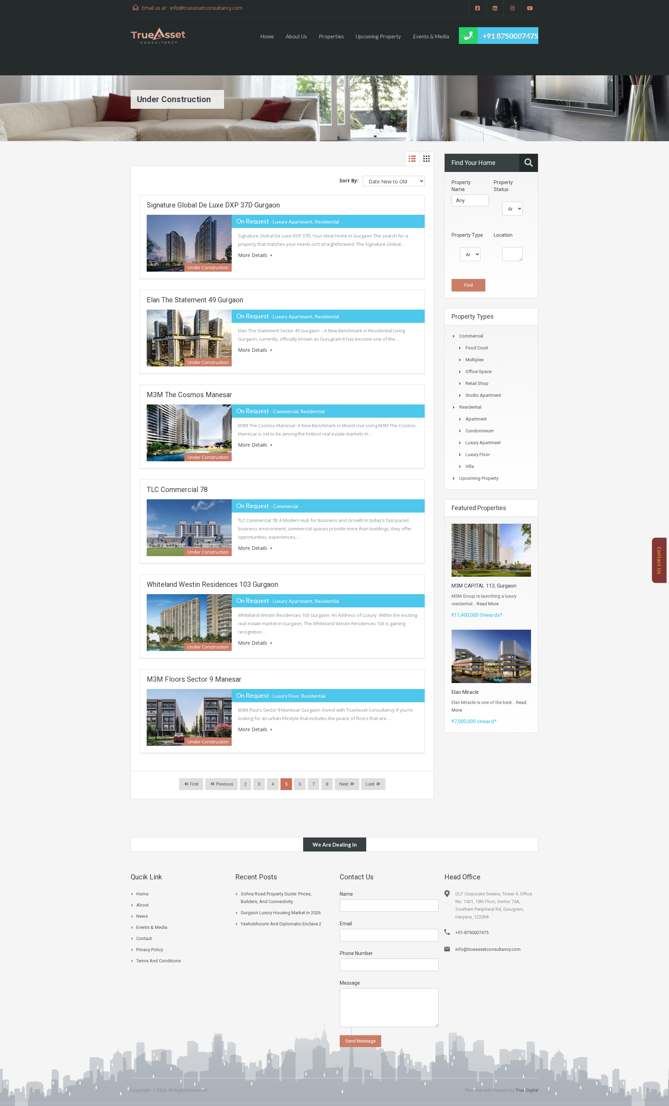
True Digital (527, 1090)
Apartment (476, 419)
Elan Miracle (465, 692)
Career (524, 36)
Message (350, 983)
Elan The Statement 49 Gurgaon (195, 300)
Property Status (503, 186)
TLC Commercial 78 (177, 489)
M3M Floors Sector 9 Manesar (194, 679)
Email (346, 923)
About (142, 905)
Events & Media (431, 36)
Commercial (471, 336)
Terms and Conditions (158, 960)
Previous (224, 784)
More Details (253, 255)
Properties (331, 36)
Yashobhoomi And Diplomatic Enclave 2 (281, 923)
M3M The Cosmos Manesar (189, 395)
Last (370, 784)
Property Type (467, 235)
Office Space (479, 371)
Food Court (477, 347)
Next (343, 784)
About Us (296, 36)
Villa (470, 466)
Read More (488, 603)
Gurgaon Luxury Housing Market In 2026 (281, 912)
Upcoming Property (378, 36)
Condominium (480, 430)
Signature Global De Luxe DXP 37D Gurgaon (213, 205)
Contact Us (659, 560)
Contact (495, 36)
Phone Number (356, 953)
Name (346, 894)
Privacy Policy (149, 949)
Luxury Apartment (483, 442)
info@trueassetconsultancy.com (206, 8)
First (194, 784)
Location (503, 235)
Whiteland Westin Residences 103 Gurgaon (212, 584)
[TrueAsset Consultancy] (165, 35)
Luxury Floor (478, 454)
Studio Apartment (483, 395)
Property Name (461, 186)
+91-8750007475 (472, 932)
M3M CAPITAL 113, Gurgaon (484, 586)
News (467, 36)
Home (267, 36)
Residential (470, 407)
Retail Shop (477, 383)
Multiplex (475, 359)
